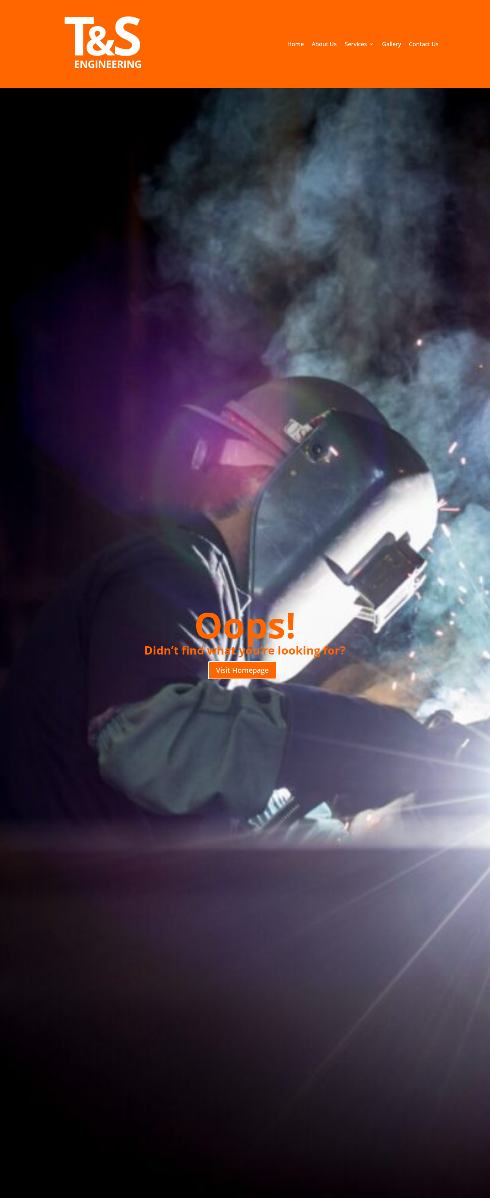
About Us (324, 45)
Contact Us (424, 45)
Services (356, 45)
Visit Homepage (242, 670)
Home (295, 45)
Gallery (391, 45)
